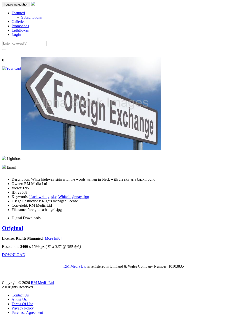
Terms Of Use (22, 304)
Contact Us (20, 295)
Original (12, 228)
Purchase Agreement (27, 312)
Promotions (20, 26)
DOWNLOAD (13, 255)
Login (16, 35)
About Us (19, 299)
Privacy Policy (23, 308)
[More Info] (53, 238)
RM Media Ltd (74, 266)
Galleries (18, 22)
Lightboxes (20, 30)
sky (53, 197)
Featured (18, 13)
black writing (39, 197)
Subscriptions (31, 17)
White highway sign (73, 197)
